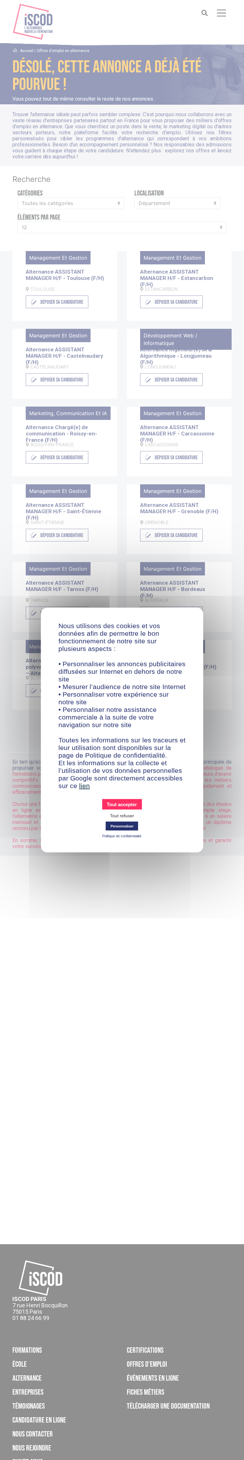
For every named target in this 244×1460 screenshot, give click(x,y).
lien (84, 785)
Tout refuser (122, 815)
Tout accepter (122, 804)
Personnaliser (122, 826)
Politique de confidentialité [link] (121, 836)
